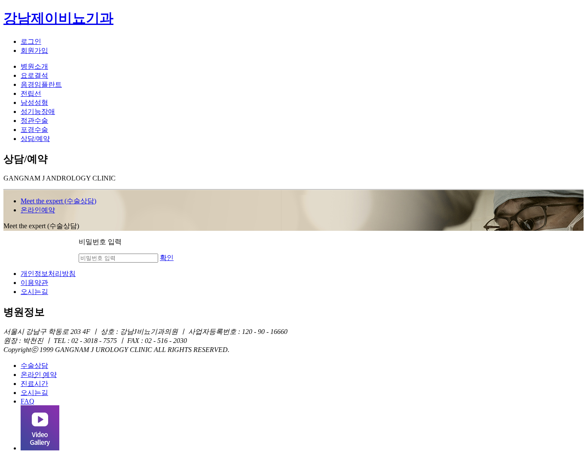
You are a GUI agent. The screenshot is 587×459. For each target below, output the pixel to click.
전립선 (31, 93)
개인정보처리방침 (48, 273)
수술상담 (34, 365)
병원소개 (34, 66)
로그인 (31, 41)
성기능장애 (38, 111)
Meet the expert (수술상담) (58, 201)
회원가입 (34, 50)
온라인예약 (38, 210)
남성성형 (34, 102)
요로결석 (34, 75)
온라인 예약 (39, 374)
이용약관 (34, 282)
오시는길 (34, 291)
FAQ (27, 401)
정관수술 (34, 120)
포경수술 (34, 129)
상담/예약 (35, 138)
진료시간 (34, 383)
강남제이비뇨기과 (58, 18)
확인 (167, 257)
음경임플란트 (41, 84)
